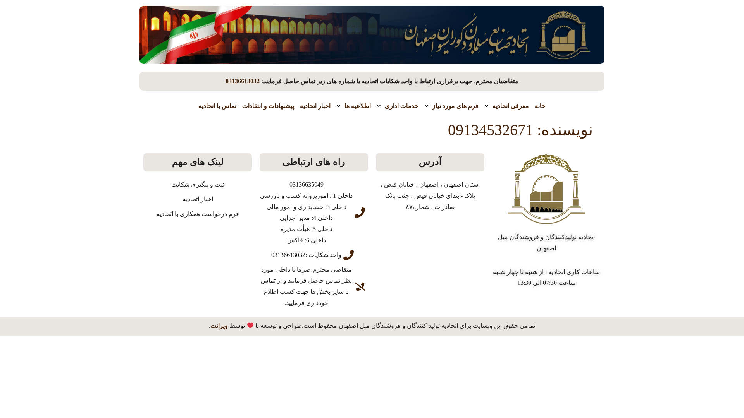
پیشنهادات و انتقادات (268, 106)
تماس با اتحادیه (217, 106)
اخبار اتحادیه (315, 106)
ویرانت (219, 325)
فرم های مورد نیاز (455, 106)
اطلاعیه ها (357, 106)
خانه (540, 106)
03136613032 (243, 81)
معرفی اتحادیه (511, 106)
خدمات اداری (401, 106)
